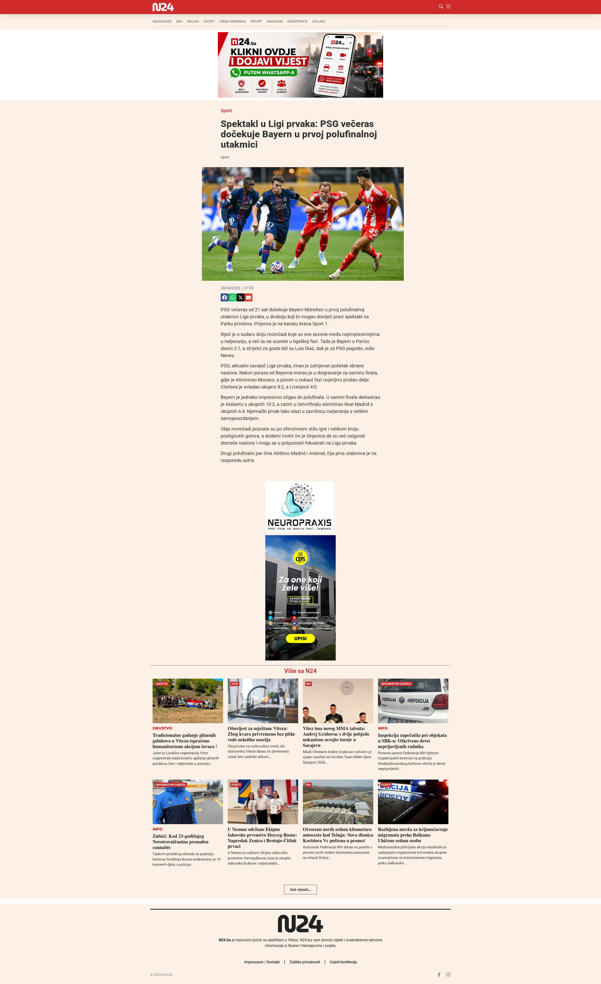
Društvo (162, 683)
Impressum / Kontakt (262, 962)
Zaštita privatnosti (304, 962)
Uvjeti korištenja (343, 962)
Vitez (234, 683)
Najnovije (162, 21)
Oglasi (318, 21)
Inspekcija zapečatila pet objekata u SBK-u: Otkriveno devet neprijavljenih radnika (412, 741)
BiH (179, 21)
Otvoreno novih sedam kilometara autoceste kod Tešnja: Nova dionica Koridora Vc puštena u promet (338, 835)
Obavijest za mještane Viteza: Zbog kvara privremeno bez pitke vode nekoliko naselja (261, 734)
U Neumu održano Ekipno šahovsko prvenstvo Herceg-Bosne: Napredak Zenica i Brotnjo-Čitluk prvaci (262, 837)
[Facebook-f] (439, 974)
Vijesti (235, 784)
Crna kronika (233, 21)
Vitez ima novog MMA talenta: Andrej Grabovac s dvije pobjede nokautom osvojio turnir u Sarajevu (336, 737)
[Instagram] (448, 974)
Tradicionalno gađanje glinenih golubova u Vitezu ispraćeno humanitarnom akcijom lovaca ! (185, 741)
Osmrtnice (297, 21)
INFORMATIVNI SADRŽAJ (396, 683)
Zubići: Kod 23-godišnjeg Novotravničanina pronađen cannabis (180, 842)
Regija (193, 21)
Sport (256, 21)
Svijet (209, 21)
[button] (225, 297)
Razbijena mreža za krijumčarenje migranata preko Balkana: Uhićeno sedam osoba (413, 835)
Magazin (275, 21)
